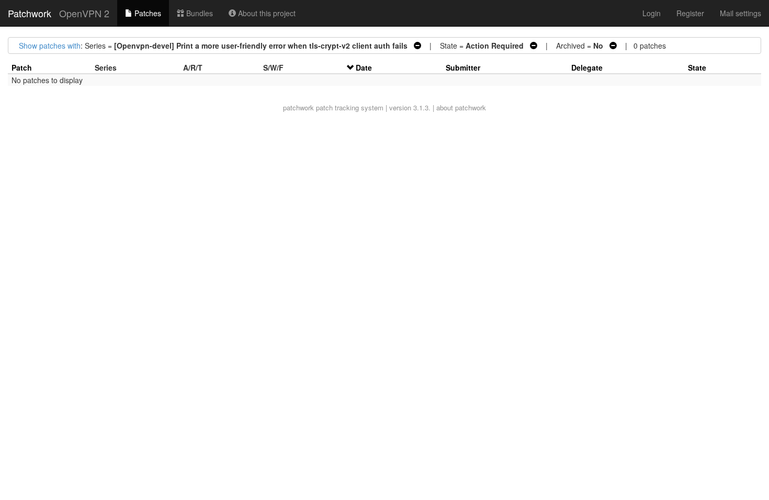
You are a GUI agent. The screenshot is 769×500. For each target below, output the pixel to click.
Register (690, 13)
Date (364, 67)
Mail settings (740, 13)
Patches (146, 13)
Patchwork (29, 13)
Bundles (198, 13)
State (697, 67)
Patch (22, 67)
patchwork (298, 107)
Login (651, 13)
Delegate (587, 67)
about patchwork (461, 107)
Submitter (463, 67)
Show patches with (50, 45)
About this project (266, 13)
